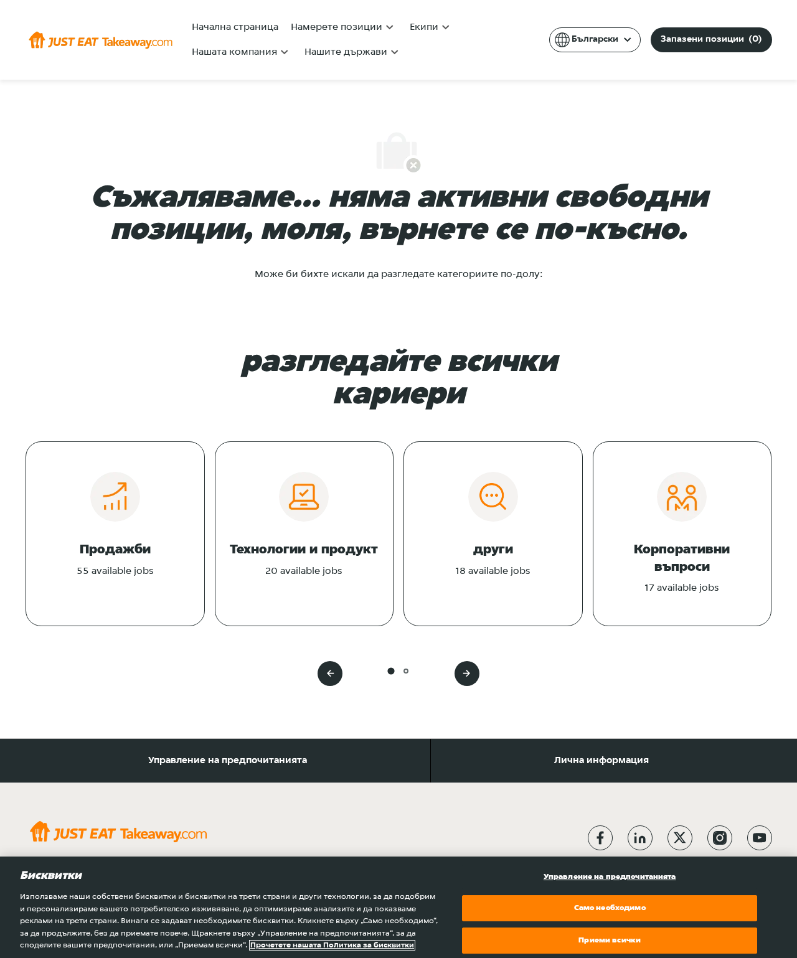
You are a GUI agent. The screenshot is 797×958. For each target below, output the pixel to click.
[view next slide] (467, 673)
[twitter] (679, 837)
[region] (398, 907)
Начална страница (235, 27)
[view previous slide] (330, 673)
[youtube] (759, 837)
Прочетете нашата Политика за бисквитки (332, 945)
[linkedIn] (640, 837)
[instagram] (719, 837)
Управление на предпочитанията (227, 761)
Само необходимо (610, 908)
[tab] (390, 670)
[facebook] (600, 837)
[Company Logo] (100, 40)
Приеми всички (609, 940)
